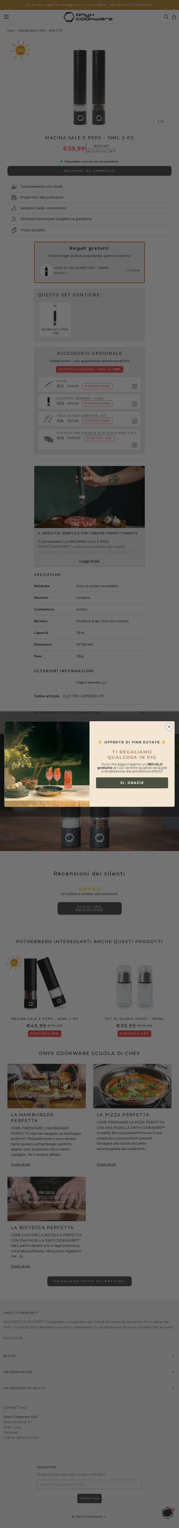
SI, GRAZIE (132, 783)
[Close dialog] (169, 727)
